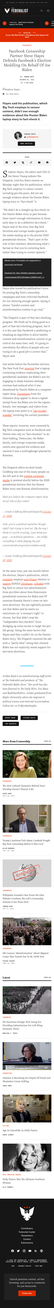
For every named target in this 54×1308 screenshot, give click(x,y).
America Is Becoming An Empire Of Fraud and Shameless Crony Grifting (26, 1079)
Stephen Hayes (29, 718)
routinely (8, 579)
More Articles (26, 143)
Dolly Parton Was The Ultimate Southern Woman (24, 1181)
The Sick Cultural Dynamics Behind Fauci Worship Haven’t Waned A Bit (24, 787)
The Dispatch (10, 724)
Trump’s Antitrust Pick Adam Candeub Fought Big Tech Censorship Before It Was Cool (26, 842)
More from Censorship (16, 741)
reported (29, 368)
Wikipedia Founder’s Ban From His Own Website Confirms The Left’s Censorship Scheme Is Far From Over (23, 898)
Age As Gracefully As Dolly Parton (20, 1130)
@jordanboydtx (33, 137)
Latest (6, 977)
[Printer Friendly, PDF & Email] (47, 162)
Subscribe (27, 1293)
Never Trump (10, 718)
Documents (23, 394)
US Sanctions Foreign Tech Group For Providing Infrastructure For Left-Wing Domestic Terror (22, 1025)
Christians (27, 583)
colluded (39, 583)
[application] (27, 272)
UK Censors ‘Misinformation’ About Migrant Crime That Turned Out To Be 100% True (26, 955)
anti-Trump (30, 579)
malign (7, 583)
